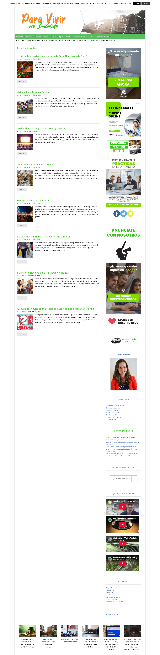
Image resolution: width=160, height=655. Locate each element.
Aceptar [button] (136, 3)
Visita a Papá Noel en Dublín (33, 92)
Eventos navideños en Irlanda (33, 200)
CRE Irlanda (109, 592)
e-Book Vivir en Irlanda (53, 40)
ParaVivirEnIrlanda (24, 275)
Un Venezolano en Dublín (114, 602)
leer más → (22, 81)
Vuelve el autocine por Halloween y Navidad (41, 128)
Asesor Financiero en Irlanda (103, 40)
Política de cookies (112, 614)
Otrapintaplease (111, 599)
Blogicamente (110, 590)
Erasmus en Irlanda (112, 412)
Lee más (145, 3)
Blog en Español (111, 588)
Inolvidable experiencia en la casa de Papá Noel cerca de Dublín (52, 56)
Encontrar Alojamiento (24, 37)
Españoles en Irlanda (102, 37)
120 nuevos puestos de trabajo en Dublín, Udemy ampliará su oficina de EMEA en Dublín (111, 644)
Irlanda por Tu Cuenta (113, 597)
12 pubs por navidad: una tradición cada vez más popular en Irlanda (55, 308)
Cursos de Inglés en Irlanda (61, 37)
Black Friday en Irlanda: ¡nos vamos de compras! (44, 236)
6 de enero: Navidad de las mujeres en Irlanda (43, 272)
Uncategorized (111, 419)
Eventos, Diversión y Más (83, 37)
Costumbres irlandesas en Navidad (36, 164)
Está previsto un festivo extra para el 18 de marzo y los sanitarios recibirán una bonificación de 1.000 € (132, 644)
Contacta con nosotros (77, 40)
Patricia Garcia (23, 59)
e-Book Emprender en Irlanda (28, 40)
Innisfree (109, 595)
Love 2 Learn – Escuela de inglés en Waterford (121, 447)
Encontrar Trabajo (41, 37)
